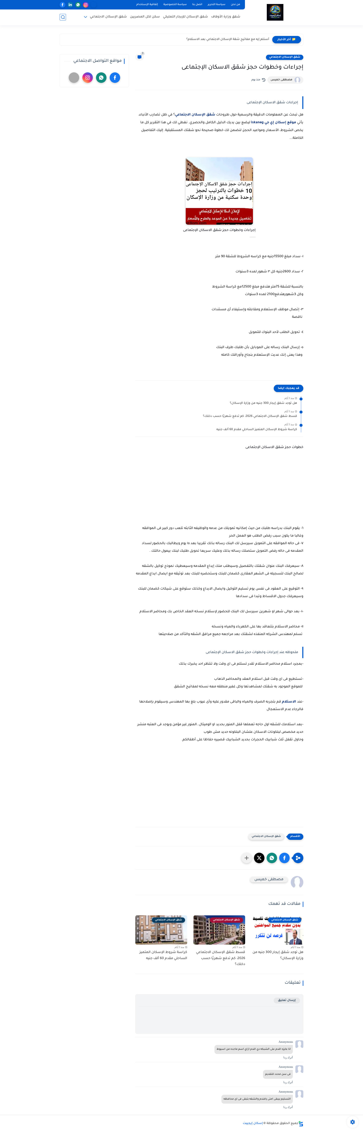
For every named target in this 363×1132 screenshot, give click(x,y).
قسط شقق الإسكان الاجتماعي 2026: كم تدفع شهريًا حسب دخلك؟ (250, 416)
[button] (284, 858)
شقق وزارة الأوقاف (225, 17)
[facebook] (62, 5)
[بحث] (63, 17)
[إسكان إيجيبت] (275, 12)
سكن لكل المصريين (145, 17)
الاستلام (289, 702)
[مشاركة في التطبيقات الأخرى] (246, 858)
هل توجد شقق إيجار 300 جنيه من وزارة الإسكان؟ (263, 403)
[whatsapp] (78, 5)
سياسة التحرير (216, 4)
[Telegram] (93, 5)
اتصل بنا (197, 4)
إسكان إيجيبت (253, 1123)
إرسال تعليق (287, 1000)
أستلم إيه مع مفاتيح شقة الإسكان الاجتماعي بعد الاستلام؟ (227, 39)
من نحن (235, 4)
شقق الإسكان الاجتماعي (108, 17)
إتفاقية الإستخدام (147, 4)
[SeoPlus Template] (300, 1124)
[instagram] (86, 5)
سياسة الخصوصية (175, 4)
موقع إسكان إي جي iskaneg (273, 123)
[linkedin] (70, 5)
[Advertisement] (219, 488)
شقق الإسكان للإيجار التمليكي (185, 17)
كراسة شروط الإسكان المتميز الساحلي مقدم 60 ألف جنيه (256, 429)
